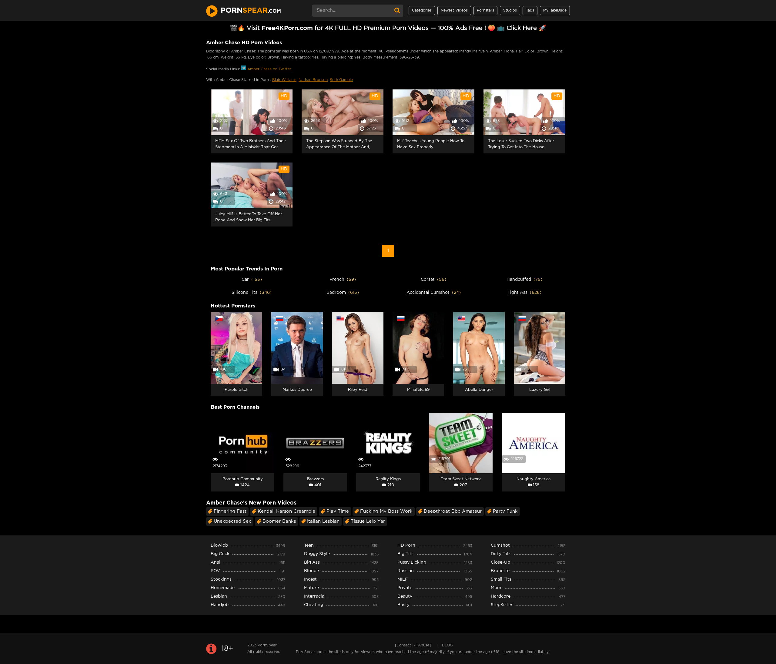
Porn (251, 10)
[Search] (397, 11)
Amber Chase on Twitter (269, 69)
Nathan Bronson (313, 80)
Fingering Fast (230, 511)
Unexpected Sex (232, 521)
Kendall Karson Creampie (286, 511)
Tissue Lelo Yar (368, 521)
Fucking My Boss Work (386, 511)
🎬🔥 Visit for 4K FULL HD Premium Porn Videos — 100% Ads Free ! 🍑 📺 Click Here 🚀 (388, 28)
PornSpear (267, 645)
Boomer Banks (279, 521)
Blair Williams (284, 80)
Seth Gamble (341, 80)
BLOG (447, 645)
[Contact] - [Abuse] (413, 645)
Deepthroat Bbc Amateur (453, 511)
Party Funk (505, 511)
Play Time (337, 511)
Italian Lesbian (323, 521)
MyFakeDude (555, 10)
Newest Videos (454, 10)
